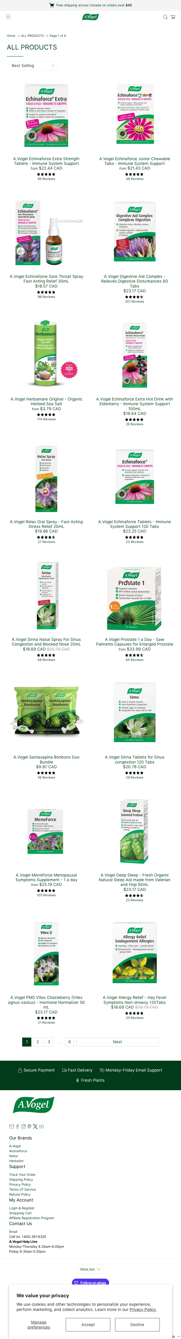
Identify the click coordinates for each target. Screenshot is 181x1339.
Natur (13, 1156)
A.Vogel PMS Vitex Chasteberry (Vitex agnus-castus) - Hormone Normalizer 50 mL (46, 1002)
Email (13, 1232)
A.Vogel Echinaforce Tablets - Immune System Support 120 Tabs (134, 524)
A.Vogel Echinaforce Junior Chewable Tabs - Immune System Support (134, 161)
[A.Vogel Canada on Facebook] (17, 1128)
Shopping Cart (20, 1213)
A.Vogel (15, 1146)
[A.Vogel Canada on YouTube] (41, 1128)
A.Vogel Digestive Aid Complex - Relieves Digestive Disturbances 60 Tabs (134, 281)
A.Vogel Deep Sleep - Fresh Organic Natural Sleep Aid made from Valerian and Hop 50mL (134, 880)
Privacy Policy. (143, 1309)
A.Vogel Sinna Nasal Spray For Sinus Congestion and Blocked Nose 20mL (46, 642)
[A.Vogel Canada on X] (35, 1128)
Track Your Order (22, 1174)
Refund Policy (19, 1194)
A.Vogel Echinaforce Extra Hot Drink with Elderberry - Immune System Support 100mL (134, 404)
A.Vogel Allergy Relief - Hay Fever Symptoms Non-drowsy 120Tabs (135, 1000)
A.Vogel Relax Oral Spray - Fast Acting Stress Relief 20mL (46, 524)
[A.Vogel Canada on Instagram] (23, 1128)
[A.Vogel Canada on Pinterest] (29, 1128)
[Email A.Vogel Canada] (11, 1128)
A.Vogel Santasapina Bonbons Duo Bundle (46, 759)
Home (11, 36)
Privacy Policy (20, 1184)
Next (117, 1041)
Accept (88, 1324)
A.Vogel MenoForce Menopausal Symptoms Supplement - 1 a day (46, 877)
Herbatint (16, 1161)
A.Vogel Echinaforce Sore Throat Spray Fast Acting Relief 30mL (46, 279)
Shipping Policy (21, 1179)
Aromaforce (18, 1151)
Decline (137, 1324)
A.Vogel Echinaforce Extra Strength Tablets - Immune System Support (46, 161)
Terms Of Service (22, 1189)
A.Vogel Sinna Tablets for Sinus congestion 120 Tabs (135, 759)
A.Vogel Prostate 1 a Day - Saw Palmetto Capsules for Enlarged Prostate (134, 642)
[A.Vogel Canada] (90, 17)
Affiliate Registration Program (31, 1218)
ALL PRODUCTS (32, 36)
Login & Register (21, 1208)
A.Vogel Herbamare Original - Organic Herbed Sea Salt (46, 401)
